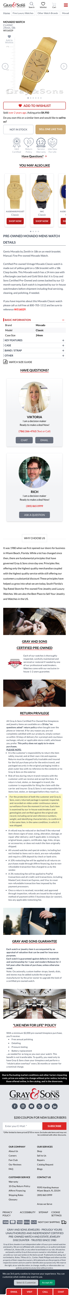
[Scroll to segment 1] (28, 98)
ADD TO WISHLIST (37, 106)
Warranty (13, 1181)
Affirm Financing (17, 1190)
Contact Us (44, 1177)
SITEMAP (43, 1212)
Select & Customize (26, 1282)
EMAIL (14, 1291)
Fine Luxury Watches (23, 13)
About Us (13, 1151)
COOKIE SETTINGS (56, 1214)
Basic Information (18, 319)
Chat (24, 440)
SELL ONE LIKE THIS (50, 129)
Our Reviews (15, 1164)
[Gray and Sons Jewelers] (14, 5)
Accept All (47, 1282)
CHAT (62, 1291)
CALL (45, 1291)
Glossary (13, 1199)
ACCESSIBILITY (27, 1212)
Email (44, 440)
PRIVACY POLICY (7, 1214)
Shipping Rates (16, 1195)
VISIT (29, 1291)
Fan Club (13, 1160)
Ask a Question (34, 514)
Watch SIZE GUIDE (20, 361)
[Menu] (64, 5)
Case (8, 345)
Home (6, 13)
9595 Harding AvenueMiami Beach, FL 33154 (48, 1189)
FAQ (11, 1169)
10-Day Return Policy (19, 1186)
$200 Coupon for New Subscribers (40, 1117)
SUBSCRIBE (54, 1125)
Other (9, 355)
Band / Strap (13, 350)
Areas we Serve (44, 1204)
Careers (13, 1155)
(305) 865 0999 (44, 1195)
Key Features (13, 340)
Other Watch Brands (48, 13)
